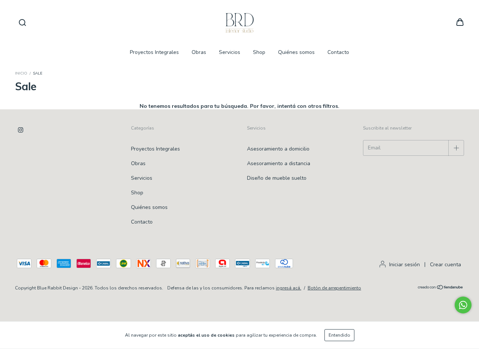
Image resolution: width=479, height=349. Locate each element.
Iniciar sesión (404, 264)
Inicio (21, 73)
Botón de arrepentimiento (334, 288)
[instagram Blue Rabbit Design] (20, 130)
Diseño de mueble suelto (276, 178)
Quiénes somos (296, 52)
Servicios (229, 52)
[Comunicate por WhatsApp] (463, 305)
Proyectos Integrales (154, 52)
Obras (199, 52)
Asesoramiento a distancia (278, 163)
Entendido (339, 335)
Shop (259, 52)
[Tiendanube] (440, 288)
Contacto (338, 52)
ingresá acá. (288, 288)
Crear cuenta (445, 264)
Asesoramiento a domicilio (278, 148)
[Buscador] (22, 22)
